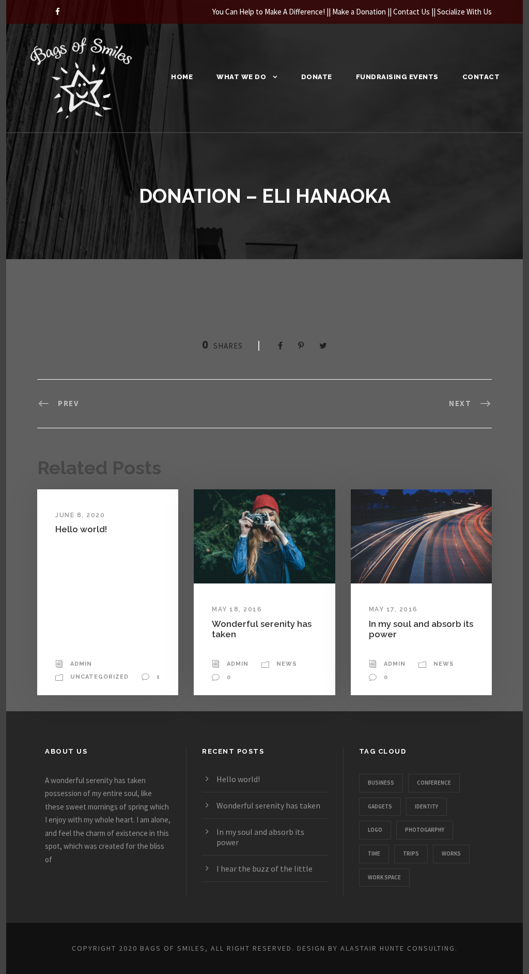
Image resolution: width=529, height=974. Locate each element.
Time (374, 853)
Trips (411, 853)
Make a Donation (359, 12)
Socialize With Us (464, 12)
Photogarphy (424, 829)
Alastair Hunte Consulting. (399, 948)
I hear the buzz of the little (264, 868)
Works (451, 853)
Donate (316, 77)
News (286, 664)
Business (381, 782)
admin (81, 664)
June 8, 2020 (80, 515)
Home (182, 77)
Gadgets (380, 806)
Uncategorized (99, 676)
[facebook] (57, 12)
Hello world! (81, 529)
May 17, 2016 (393, 609)
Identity (426, 806)
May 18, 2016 (237, 609)
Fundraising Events (397, 77)
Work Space (384, 877)
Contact (481, 77)
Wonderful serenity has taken (268, 805)
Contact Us (411, 12)
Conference (434, 782)
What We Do (241, 77)
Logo (375, 829)
